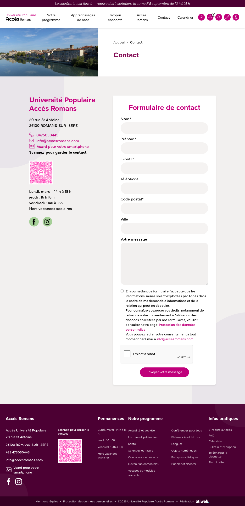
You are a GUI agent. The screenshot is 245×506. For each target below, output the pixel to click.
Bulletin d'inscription (222, 447)
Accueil (119, 42)
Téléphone (130, 178)
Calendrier (185, 17)
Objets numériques (184, 450)
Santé (132, 444)
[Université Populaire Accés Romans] (21, 17)
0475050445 (47, 134)
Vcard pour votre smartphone (63, 146)
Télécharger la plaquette (218, 454)
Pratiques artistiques (185, 457)
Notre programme (51, 17)
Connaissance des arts (143, 457)
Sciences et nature (140, 450)
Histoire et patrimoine (142, 437)
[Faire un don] (236, 17)
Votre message (134, 239)
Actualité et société (141, 430)
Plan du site (216, 462)
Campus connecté (115, 17)
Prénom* (128, 138)
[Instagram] (47, 221)
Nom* (126, 118)
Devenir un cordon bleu (143, 464)
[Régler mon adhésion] (227, 17)
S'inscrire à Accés (220, 429)
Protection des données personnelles (88, 501)
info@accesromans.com (57, 140)
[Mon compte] (201, 17)
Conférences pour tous (186, 430)
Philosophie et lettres (185, 437)
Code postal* (132, 198)
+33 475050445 (18, 452)
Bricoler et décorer (183, 464)
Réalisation (186, 501)
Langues (177, 444)
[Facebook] (34, 221)
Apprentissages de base (83, 17)
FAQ (211, 435)
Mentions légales (47, 501)
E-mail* (127, 158)
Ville (124, 218)
